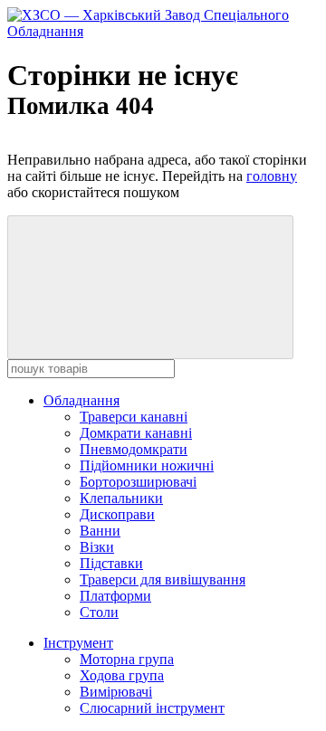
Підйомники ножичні (147, 465)
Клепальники (121, 498)
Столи (99, 612)
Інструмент (78, 642)
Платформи (115, 595)
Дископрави (117, 514)
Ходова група (122, 675)
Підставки (111, 563)
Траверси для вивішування (162, 579)
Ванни (100, 530)
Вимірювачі (116, 691)
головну (271, 176)
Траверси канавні (133, 416)
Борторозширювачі (138, 481)
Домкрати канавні (136, 433)
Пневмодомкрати (133, 449)
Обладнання (81, 400)
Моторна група (127, 659)
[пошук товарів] (150, 287)
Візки (97, 547)
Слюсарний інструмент (152, 708)
